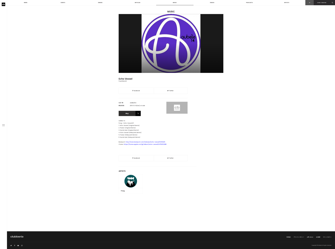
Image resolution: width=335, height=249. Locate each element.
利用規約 (288, 237)
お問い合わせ (310, 237)
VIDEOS (212, 2)
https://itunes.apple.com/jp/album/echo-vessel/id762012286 (145, 144)
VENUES (100, 2)
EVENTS (63, 2)
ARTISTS (286, 2)
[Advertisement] (171, 216)
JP (309, 2)
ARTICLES (137, 2)
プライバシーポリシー (299, 237)
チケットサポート (327, 237)
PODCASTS (249, 2)
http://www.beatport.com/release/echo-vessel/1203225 (145, 142)
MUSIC (175, 2)
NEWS (25, 2)
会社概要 (318, 237)
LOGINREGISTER (321, 2)
